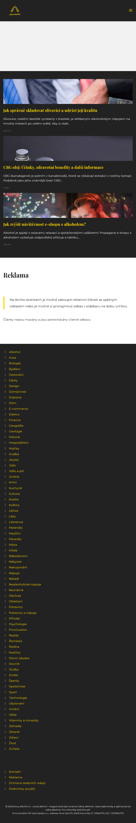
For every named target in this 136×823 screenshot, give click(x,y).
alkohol (7, 131)
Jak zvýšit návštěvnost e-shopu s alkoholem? (44, 224)
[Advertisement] (68, 46)
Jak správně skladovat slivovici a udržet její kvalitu (50, 110)
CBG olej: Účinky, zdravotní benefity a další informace (53, 167)
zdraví (6, 187)
